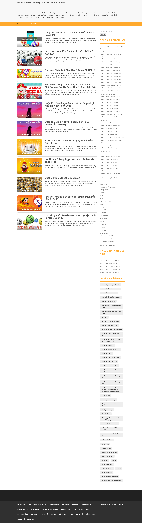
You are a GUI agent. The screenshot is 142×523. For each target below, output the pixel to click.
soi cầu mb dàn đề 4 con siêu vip (111, 73)
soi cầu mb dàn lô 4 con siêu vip (111, 88)
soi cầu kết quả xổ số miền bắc (110, 435)
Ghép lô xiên (106, 395)
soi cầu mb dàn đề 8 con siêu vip (111, 79)
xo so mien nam (107, 464)
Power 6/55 (104, 215)
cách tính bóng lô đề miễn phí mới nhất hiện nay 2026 (69, 52)
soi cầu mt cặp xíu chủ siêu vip (110, 125)
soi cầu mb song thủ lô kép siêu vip (111, 114)
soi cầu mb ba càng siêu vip (109, 59)
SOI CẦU (105, 15)
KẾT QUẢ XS (42, 15)
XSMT (64, 15)
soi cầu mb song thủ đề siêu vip (110, 111)
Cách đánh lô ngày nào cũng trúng (111, 306)
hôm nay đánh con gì (109, 400)
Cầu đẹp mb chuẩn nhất (71, 13)
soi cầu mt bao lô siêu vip (108, 123)
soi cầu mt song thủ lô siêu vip (110, 145)
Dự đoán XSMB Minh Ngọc (110, 357)
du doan (104, 317)
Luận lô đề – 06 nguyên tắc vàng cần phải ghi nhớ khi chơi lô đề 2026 (70, 104)
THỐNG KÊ (95, 15)
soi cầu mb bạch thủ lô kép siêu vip (111, 65)
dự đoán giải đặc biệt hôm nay (112, 329)
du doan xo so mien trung (110, 321)
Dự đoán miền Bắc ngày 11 (110, 349)
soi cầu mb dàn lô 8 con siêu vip (111, 96)
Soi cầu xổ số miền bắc (109, 452)
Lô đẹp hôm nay (107, 410)
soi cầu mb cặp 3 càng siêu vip (110, 70)
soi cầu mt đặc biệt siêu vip (109, 128)
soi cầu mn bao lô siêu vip (109, 153)
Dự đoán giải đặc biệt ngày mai (110, 334)
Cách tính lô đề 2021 (108, 301)
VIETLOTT (86, 15)
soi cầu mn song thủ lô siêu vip (110, 178)
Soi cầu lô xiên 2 (107, 440)
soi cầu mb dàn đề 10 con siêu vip (111, 82)
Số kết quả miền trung (107, 239)
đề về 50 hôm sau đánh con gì (111, 480)
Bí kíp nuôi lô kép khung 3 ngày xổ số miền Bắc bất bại (69, 141)
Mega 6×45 (104, 207)
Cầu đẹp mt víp (87, 13)
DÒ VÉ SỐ (114, 15)
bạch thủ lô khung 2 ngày (55, 17)
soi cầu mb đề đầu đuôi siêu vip (110, 99)
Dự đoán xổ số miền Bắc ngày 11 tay (111, 382)
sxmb (114, 460)
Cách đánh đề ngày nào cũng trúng (111, 312)
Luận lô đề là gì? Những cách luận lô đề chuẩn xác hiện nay (67, 123)
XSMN (58, 15)
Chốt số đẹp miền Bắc (109, 293)
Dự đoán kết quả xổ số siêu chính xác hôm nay (111, 340)
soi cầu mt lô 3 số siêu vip (109, 134)
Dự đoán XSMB (106, 353)
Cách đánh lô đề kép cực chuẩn (62, 178)
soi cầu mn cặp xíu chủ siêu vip (110, 156)
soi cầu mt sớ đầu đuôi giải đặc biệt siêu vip (112, 141)
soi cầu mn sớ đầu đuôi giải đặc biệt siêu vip (112, 174)
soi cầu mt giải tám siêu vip (109, 131)
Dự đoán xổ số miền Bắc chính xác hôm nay (112, 370)
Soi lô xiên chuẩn (107, 456)
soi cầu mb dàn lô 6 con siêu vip (111, 91)
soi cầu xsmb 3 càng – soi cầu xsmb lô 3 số (41, 2)
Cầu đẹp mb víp (55, 13)
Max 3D (103, 210)
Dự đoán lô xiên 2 (107, 345)
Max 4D (103, 212)
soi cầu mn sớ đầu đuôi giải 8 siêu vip (111, 169)
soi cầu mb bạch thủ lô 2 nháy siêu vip (111, 55)
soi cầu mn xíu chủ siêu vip (109, 181)
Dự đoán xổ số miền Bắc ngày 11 (111, 376)
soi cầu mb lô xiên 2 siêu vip (109, 102)
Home (19, 24)
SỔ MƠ (20, 17)
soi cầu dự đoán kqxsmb (110, 424)
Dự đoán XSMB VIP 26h (109, 361)
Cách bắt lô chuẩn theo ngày (111, 297)
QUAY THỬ (29, 17)
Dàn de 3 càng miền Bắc (109, 325)
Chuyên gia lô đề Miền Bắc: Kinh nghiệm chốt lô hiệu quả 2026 (70, 216)
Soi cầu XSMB (106, 448)
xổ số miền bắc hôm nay (110, 476)
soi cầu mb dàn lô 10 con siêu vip (111, 85)
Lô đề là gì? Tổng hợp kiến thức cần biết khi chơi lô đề (69, 160)
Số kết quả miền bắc (107, 236)
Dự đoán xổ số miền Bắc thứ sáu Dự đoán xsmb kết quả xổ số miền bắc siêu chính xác (111, 389)
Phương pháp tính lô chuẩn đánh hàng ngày (111, 419)
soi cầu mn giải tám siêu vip (109, 162)
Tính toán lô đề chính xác (26, 15)
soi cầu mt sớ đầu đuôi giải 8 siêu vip (112, 137)
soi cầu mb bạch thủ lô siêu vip (110, 67)
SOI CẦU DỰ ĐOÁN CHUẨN (117, 504)
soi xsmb (105, 460)
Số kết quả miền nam (107, 241)
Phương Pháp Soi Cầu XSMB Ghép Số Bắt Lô (70, 70)
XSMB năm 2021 (107, 468)
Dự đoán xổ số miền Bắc (110, 365)
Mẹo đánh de (106, 414)
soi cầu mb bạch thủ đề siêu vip (110, 62)
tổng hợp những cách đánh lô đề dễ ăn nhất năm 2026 (69, 33)
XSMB (51, 15)
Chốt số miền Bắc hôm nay (110, 289)
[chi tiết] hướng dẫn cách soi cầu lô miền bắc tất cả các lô (70, 197)
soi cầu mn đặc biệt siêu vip (109, 159)
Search (103, 34)
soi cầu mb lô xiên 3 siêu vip (109, 105)
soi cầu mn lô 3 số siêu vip (109, 165)
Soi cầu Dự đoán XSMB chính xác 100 (111, 429)
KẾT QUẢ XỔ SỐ (74, 15)
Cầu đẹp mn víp (99, 13)
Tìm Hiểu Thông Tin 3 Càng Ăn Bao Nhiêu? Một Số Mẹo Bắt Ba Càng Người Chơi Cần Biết (70, 85)
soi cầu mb (105, 444)
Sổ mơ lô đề (112, 13)
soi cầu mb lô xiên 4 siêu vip (109, 108)
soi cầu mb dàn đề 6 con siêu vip (111, 76)
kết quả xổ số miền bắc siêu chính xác (111, 405)
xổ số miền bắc (107, 472)
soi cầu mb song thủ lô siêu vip (110, 117)
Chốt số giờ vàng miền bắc (110, 285)
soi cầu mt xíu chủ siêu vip (109, 148)
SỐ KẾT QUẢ (40, 17)
